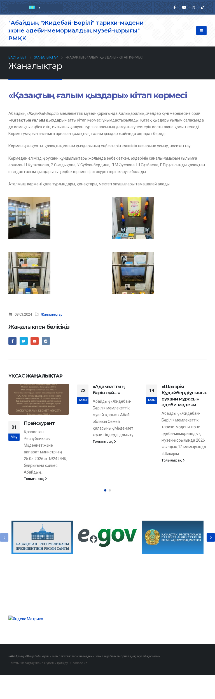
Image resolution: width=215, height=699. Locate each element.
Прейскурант (39, 423)
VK (46, 341)
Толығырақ (34, 479)
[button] (105, 490)
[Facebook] (175, 7)
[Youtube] (184, 7)
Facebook (12, 341)
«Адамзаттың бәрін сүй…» (109, 389)
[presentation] (4, 537)
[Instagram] (193, 7)
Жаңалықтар (51, 314)
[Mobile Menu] (201, 30)
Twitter (24, 341)
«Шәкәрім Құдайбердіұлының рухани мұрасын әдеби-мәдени (185, 395)
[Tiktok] (202, 7)
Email (35, 341)
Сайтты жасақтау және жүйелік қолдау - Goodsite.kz (47, 663)
